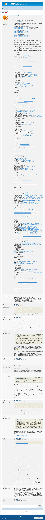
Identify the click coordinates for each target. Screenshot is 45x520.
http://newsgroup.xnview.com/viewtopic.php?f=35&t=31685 (23, 208)
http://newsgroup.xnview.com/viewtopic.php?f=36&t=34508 (27, 226)
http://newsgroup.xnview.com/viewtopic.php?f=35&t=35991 (32, 195)
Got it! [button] (39, 517)
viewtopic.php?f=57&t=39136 (26, 113)
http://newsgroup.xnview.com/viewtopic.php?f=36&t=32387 (27, 261)
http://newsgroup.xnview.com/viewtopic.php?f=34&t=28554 (27, 196)
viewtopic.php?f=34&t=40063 (35, 69)
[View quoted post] (22, 307)
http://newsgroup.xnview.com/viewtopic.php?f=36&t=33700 (23, 271)
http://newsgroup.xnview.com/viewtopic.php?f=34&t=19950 (31, 244)
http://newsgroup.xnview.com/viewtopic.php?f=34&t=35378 (28, 218)
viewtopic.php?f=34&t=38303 (31, 110)
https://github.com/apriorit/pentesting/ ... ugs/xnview (25, 111)
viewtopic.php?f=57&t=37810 (31, 151)
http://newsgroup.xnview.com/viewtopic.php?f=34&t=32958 (23, 240)
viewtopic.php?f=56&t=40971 (24, 55)
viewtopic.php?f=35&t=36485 (28, 169)
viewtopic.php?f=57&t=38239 (27, 135)
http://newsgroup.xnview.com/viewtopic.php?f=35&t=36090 (31, 200)
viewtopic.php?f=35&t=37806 (24, 143)
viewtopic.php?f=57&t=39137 (30, 99)
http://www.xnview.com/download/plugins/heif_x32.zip (29, 174)
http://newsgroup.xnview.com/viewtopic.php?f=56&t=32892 (23, 216)
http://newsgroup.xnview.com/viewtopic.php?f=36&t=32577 (29, 223)
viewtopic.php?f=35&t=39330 (29, 85)
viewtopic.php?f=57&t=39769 (27, 76)
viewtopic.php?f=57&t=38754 (33, 74)
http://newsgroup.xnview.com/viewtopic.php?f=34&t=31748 (23, 278)
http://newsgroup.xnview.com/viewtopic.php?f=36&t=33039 (30, 228)
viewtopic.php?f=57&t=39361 (32, 75)
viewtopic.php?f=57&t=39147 (33, 98)
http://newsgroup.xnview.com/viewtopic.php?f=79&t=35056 (31, 198)
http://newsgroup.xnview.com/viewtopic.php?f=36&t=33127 (23, 242)
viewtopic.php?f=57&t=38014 (18, 139)
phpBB (19, 511)
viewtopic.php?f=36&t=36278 (22, 159)
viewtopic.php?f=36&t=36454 (23, 177)
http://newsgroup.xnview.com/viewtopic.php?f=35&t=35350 (32, 217)
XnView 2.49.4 (5, 11)
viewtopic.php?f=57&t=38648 (35, 115)
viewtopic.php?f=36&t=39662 (25, 83)
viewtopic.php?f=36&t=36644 (27, 160)
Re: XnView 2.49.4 (17, 294)
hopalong (18, 334)
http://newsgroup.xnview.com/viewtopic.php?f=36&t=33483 (32, 230)
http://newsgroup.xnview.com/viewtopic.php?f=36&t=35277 (27, 234)
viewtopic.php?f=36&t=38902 (33, 107)
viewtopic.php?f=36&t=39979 (27, 70)
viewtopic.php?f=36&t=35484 (31, 175)
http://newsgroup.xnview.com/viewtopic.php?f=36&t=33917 (23, 263)
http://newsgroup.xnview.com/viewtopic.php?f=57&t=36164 (29, 203)
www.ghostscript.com (19, 474)
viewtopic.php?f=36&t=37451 (21, 158)
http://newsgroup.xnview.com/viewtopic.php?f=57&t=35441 (23, 251)
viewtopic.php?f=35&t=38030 (26, 124)
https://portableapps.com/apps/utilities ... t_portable (22, 369)
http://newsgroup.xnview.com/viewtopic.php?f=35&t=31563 (29, 292)
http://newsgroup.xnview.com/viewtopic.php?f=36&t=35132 (27, 233)
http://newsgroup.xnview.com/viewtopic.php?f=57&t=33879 (33, 272)
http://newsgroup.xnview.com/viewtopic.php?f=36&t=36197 (23, 194)
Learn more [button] (4, 518)
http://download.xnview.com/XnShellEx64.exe (21, 35)
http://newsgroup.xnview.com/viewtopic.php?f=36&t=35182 (31, 243)
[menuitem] (3, 7)
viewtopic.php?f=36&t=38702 (33, 109)
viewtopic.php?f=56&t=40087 (27, 72)
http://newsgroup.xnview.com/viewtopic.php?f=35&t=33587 (28, 269)
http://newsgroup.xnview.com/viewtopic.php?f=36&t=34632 (33, 197)
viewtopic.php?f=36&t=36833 (30, 166)
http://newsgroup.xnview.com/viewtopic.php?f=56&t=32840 (32, 279)
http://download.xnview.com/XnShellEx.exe (21, 31)
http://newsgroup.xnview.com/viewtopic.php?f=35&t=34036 (26, 232)
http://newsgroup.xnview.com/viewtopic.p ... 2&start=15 (33, 224)
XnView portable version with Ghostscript (20, 435)
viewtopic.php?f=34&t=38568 (37, 116)
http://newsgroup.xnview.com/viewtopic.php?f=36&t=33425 (31, 210)
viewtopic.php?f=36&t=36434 (30, 178)
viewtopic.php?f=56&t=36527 (24, 168)
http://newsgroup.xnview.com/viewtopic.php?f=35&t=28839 (23, 209)
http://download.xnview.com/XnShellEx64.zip (21, 36)
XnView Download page (17, 21)
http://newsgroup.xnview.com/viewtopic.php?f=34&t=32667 (27, 227)
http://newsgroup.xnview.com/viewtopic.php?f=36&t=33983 (29, 231)
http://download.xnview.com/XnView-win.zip (21, 28)
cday (18, 421)
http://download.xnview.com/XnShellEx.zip (20, 32)
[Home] (6, 3)
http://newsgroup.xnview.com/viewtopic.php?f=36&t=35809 (23, 192)
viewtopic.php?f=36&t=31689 (22, 86)
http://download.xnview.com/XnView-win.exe (21, 27)
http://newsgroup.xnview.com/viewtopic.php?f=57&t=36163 (30, 202)
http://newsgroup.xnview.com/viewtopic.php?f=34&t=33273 (32, 229)
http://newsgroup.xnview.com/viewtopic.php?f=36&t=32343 (32, 235)
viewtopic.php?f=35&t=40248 (22, 71)
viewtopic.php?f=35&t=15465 (29, 161)
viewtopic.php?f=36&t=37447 (30, 157)
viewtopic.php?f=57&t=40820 (32, 60)
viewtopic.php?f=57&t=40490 (25, 57)
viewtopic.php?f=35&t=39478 (21, 84)
